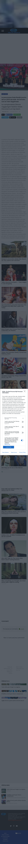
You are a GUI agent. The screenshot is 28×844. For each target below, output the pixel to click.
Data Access (14, 452)
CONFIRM (8, 447)
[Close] (25, 391)
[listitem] (14, 418)
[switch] (22, 422)
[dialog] (14, 422)
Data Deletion (5, 452)
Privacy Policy (22, 452)
